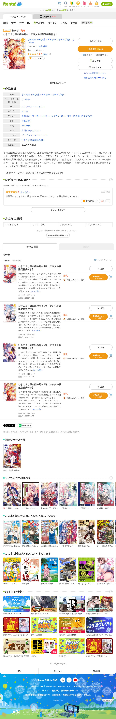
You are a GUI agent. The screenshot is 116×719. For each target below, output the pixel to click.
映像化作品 (86, 115)
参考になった (92, 200)
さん (25, 191)
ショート (49, 16)
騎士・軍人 (66, 115)
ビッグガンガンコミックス (34, 135)
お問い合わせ (51, 686)
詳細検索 (96, 671)
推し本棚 (96, 60)
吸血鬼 (76, 115)
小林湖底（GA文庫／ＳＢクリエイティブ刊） (49, 39)
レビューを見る (57, 210)
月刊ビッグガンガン (31, 130)
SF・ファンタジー (40, 115)
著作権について (44, 695)
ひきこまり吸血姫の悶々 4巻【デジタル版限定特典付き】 (39, 386)
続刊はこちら (57, 82)
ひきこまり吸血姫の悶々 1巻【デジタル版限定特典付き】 (39, 268)
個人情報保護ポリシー (69, 690)
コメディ (55, 115)
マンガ (25, 111)
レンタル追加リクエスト (95, 73)
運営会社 (87, 695)
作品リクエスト (64, 686)
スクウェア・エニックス (33, 106)
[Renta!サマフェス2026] (19, 4)
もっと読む (35, 291)
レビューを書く (37, 58)
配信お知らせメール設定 (95, 77)
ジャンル (86, 22)
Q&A (41, 686)
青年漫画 (43, 46)
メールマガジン (92, 686)
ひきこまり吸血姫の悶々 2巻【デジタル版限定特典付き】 (39, 307)
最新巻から (17, 260)
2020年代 (26, 125)
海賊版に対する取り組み (72, 695)
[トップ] (9, 4)
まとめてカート (104, 260)
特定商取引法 (30, 695)
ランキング (58, 671)
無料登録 (108, 4)
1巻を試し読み (95, 41)
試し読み (101, 268)
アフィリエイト (44, 690)
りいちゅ (26, 99)
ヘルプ (34, 686)
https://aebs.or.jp (28, 714)
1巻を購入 (95, 49)
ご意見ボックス (78, 686)
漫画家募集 (56, 695)
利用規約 (55, 690)
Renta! (5, 432)
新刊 (19, 671)
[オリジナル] (39, 23)
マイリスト (96, 67)
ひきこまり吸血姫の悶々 (33, 139)
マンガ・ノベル (17, 16)
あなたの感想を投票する (57, 235)
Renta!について (24, 686)
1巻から (6, 260)
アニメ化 (26, 120)
